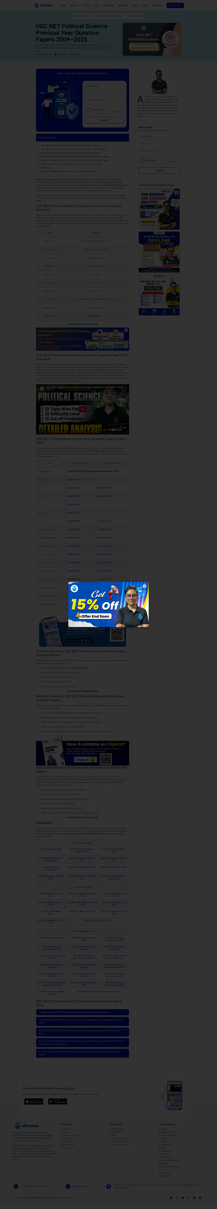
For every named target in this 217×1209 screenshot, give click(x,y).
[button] (144, 582)
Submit (88, 622)
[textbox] (86, 604)
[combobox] (88, 604)
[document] (108, 604)
